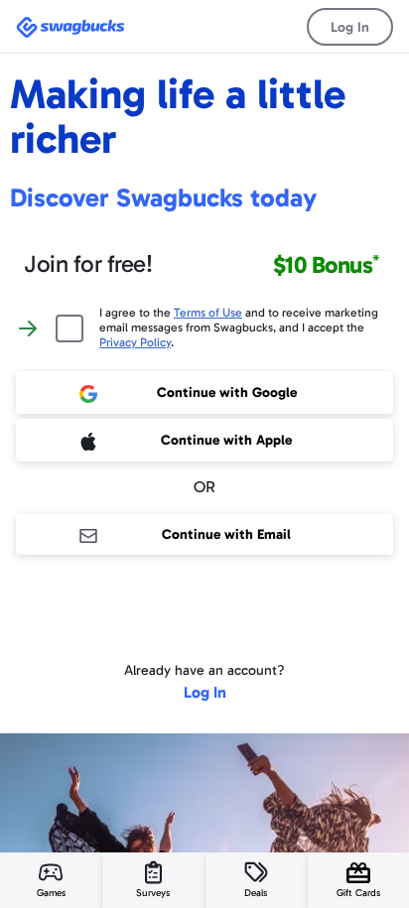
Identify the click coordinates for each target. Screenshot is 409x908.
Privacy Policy (135, 342)
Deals (255, 893)
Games (51, 893)
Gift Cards (358, 893)
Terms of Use (208, 313)
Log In (350, 27)
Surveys (153, 893)
